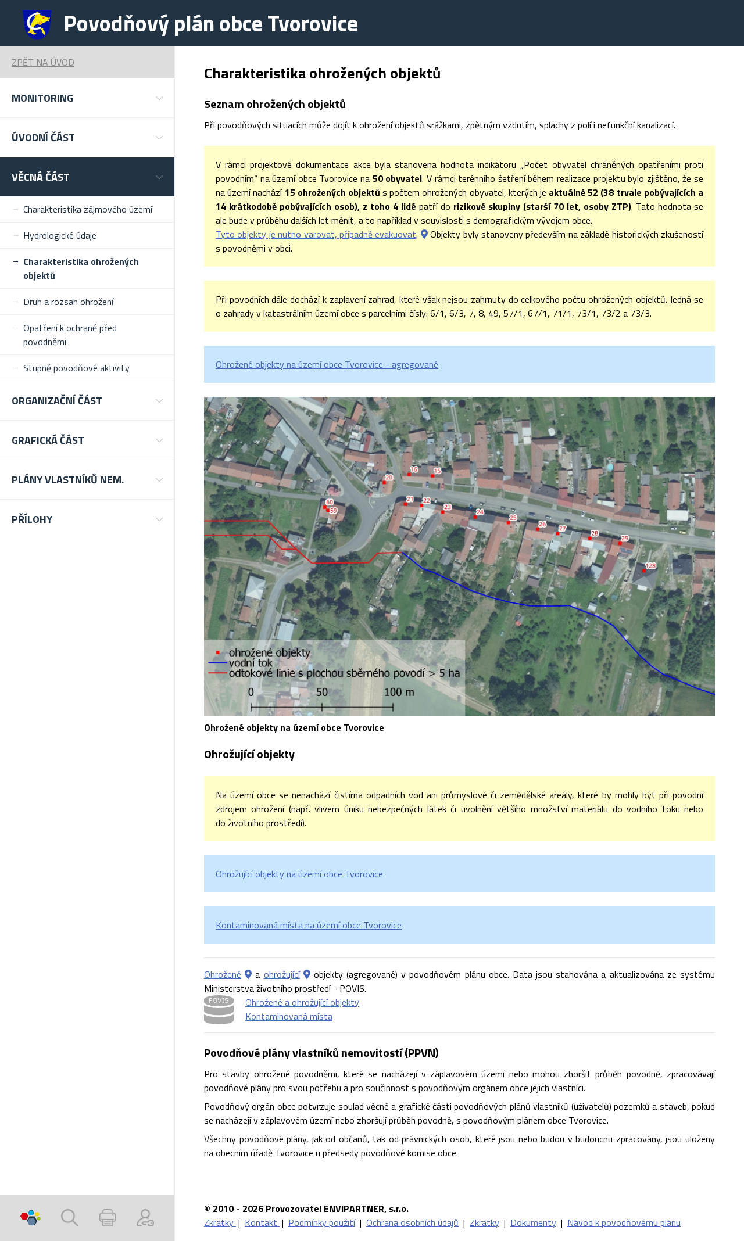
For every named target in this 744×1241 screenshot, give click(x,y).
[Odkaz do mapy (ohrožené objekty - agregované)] (248, 974)
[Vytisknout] (107, 1217)
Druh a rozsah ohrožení (68, 302)
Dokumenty (533, 1222)
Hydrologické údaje (59, 235)
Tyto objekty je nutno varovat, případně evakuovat (316, 234)
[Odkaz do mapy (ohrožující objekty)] (306, 974)
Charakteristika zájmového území (87, 209)
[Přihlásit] (145, 1217)
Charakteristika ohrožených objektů (81, 268)
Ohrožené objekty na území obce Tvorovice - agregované (327, 364)
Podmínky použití (321, 1222)
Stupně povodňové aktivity (76, 368)
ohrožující (282, 974)
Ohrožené (222, 974)
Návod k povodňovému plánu (624, 1222)
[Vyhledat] (69, 1217)
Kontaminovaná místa (288, 1016)
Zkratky (220, 1222)
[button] (87, 97)
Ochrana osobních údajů (412, 1222)
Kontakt (262, 1222)
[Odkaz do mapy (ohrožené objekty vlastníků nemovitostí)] (424, 234)
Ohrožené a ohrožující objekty (302, 1002)
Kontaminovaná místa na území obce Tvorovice (309, 925)
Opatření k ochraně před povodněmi (70, 335)
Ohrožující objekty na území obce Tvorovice (299, 874)
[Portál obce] (30, 1217)
